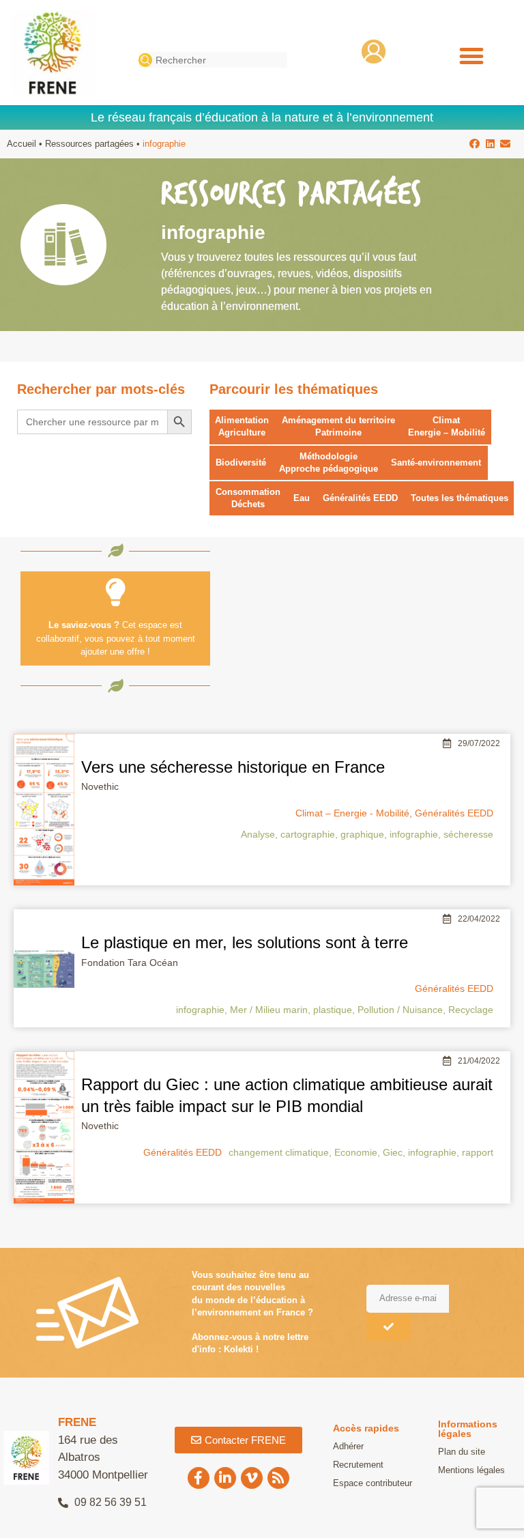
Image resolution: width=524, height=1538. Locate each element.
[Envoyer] (388, 1327)
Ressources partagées (89, 144)
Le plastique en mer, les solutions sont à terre (244, 942)
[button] (471, 55)
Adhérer (348, 1446)
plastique (332, 1009)
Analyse (258, 834)
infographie (414, 834)
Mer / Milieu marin (269, 1009)
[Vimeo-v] (252, 1478)
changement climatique (279, 1152)
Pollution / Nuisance (400, 1009)
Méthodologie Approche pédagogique (328, 462)
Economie (355, 1152)
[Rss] (278, 1478)
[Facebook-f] (198, 1478)
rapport (477, 1152)
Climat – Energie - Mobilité (352, 813)
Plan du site (461, 1452)
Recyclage (470, 1009)
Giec (393, 1152)
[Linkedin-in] (225, 1478)
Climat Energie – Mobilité (446, 426)
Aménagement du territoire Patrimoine (338, 426)
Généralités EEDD (360, 498)
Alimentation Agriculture (242, 426)
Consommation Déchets (248, 498)
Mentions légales (471, 1470)
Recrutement (358, 1464)
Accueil (21, 144)
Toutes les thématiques (459, 498)
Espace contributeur (372, 1483)
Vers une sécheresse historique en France (233, 767)
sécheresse (468, 834)
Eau (301, 498)
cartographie (307, 834)
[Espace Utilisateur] (373, 51)
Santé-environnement (436, 462)
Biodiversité (241, 462)
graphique (362, 834)
